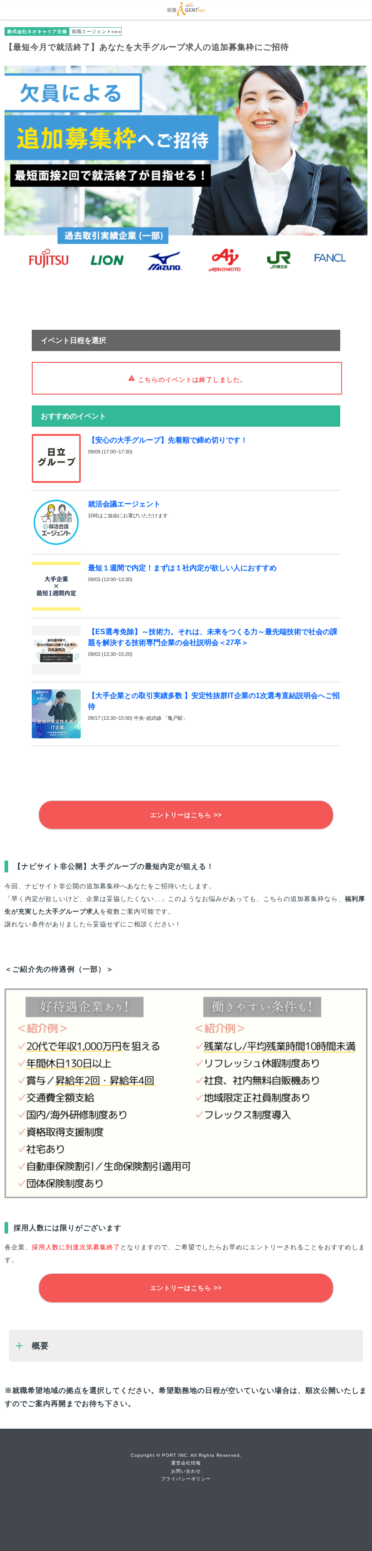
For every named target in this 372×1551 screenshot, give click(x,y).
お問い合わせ (186, 1471)
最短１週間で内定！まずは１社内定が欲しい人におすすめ (182, 568)
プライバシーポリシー (186, 1478)
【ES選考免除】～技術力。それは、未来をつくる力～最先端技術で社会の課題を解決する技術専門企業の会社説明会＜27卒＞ (213, 637)
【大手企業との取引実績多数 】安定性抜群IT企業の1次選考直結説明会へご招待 (214, 701)
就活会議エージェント (124, 504)
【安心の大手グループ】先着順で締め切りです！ (168, 440)
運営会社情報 (186, 1462)
